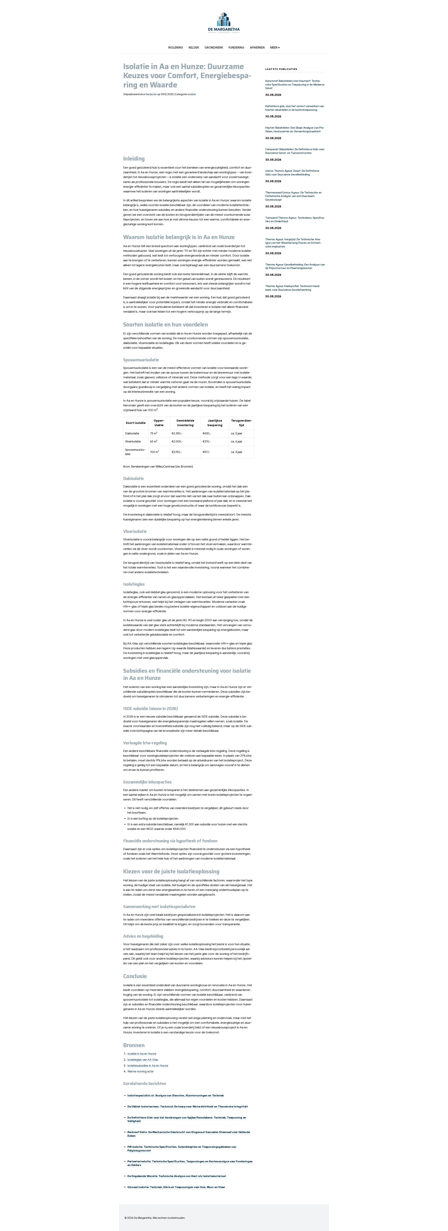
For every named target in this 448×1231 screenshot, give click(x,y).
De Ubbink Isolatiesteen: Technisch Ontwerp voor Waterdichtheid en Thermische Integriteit (187, 1106)
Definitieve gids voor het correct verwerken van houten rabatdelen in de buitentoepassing (294, 108)
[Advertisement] (188, 123)
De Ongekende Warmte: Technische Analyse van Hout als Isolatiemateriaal (176, 1176)
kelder (194, 47)
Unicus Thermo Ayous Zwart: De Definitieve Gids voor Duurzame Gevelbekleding (292, 173)
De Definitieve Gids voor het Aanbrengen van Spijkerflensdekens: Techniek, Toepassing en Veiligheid (186, 1119)
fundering (236, 47)
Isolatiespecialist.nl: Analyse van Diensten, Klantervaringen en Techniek (175, 1095)
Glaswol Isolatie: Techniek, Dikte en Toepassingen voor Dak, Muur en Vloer (176, 1187)
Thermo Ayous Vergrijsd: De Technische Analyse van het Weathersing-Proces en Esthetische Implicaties (293, 243)
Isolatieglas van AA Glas (142, 1060)
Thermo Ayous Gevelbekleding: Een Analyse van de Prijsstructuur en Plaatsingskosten (295, 266)
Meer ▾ (275, 47)
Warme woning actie (140, 1071)
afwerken (257, 47)
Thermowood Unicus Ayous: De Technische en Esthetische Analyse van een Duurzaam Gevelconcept (293, 196)
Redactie (151, 94)
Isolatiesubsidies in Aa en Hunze (147, 1066)
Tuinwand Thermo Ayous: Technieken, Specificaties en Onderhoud (295, 220)
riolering (175, 47)
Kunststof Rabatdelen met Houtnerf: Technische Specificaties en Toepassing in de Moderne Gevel (294, 84)
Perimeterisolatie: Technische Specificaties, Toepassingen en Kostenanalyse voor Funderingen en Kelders (190, 1163)
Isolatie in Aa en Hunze (141, 1054)
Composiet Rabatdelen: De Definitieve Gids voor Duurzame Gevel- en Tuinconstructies (294, 151)
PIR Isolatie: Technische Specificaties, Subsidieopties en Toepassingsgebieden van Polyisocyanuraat (181, 1149)
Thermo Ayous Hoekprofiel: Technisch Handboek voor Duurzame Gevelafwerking (292, 288)
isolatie (191, 94)
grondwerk (214, 47)
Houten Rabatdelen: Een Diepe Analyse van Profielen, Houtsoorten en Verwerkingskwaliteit (294, 129)
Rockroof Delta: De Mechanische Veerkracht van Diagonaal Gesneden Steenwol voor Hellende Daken (188, 1134)
